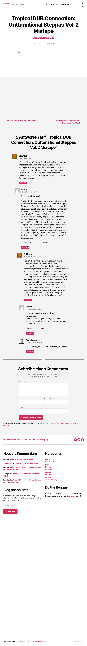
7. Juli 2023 (37, 43)
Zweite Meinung (51, 480)
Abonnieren (10, 511)
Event (47, 464)
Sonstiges (49, 477)
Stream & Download (43, 37)
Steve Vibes (7, 463)
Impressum (21, 641)
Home (45, 4)
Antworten (22, 182)
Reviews (52, 4)
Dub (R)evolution (51, 462)
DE (74, 4)
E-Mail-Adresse (49, 399)
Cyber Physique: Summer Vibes (21, 459)
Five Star (48, 467)
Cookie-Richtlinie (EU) (38, 440)
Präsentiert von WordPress (36, 641)
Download (71, 496)
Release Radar (61, 4)
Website (21, 407)
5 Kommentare (50, 43)
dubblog (12, 641)
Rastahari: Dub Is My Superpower (26, 463)
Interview (48, 469)
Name (21, 399)
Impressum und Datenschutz (15, 440)
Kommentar (23, 382)
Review (48, 475)
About (69, 4)
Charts (47, 459)
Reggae (48, 472)
